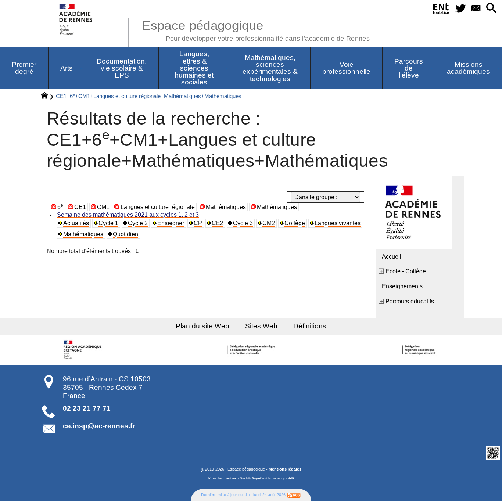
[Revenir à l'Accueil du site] (47, 97)
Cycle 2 (138, 223)
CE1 (80, 207)
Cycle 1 (108, 223)
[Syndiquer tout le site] (294, 495)
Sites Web (261, 326)
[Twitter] (461, 8)
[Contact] (476, 8)
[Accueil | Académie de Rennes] (83, 350)
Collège (294, 223)
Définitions (309, 326)
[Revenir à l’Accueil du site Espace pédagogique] (76, 19)
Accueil (391, 256)
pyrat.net (231, 478)
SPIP (291, 478)
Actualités (76, 223)
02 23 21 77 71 (87, 408)
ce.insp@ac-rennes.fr (99, 426)
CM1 (103, 207)
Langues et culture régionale (158, 207)
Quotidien (125, 234)
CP (198, 223)
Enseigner (170, 223)
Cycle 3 (243, 223)
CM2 (268, 223)
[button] (491, 8)
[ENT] (441, 10)
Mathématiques (226, 207)
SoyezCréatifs (261, 478)
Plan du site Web (202, 326)
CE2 (217, 223)
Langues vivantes (338, 223)
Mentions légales (285, 469)
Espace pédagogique (256, 29)
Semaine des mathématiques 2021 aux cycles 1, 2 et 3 (128, 215)
